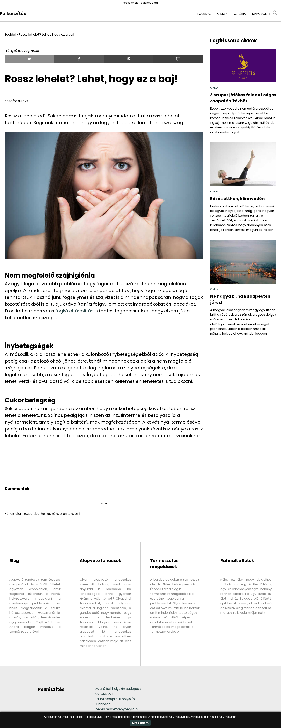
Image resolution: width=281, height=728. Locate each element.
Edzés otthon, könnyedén (237, 198)
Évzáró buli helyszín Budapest (118, 688)
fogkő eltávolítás (74, 311)
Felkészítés (13, 13)
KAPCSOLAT (104, 693)
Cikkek (222, 13)
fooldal (10, 34)
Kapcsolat (261, 13)
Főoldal (204, 13)
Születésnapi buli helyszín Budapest (115, 701)
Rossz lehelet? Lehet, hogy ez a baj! (46, 34)
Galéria (240, 13)
